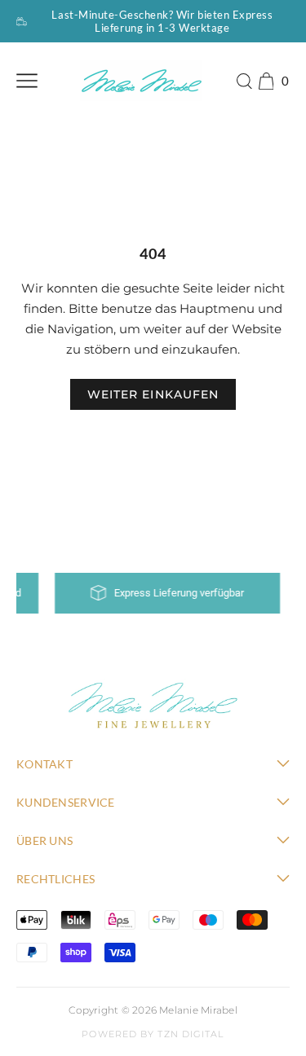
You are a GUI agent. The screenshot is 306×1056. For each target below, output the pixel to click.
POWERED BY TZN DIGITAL (153, 1034)
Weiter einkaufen (153, 394)
